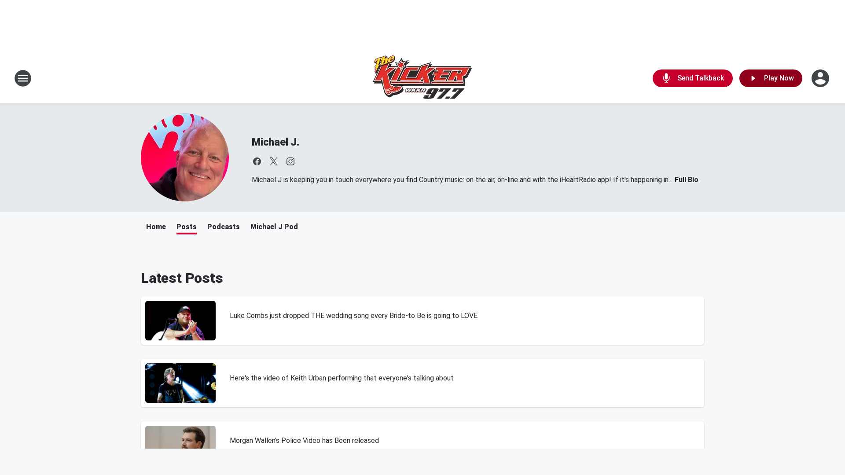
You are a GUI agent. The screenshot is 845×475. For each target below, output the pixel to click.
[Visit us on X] (273, 161)
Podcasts (223, 227)
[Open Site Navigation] (23, 78)
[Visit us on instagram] (290, 161)
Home (156, 227)
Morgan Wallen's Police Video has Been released (304, 440)
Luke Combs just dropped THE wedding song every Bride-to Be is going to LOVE (354, 315)
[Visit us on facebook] (257, 161)
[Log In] (821, 78)
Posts (186, 227)
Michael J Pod (274, 227)
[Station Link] (422, 78)
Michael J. (275, 142)
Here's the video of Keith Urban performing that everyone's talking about (342, 378)
